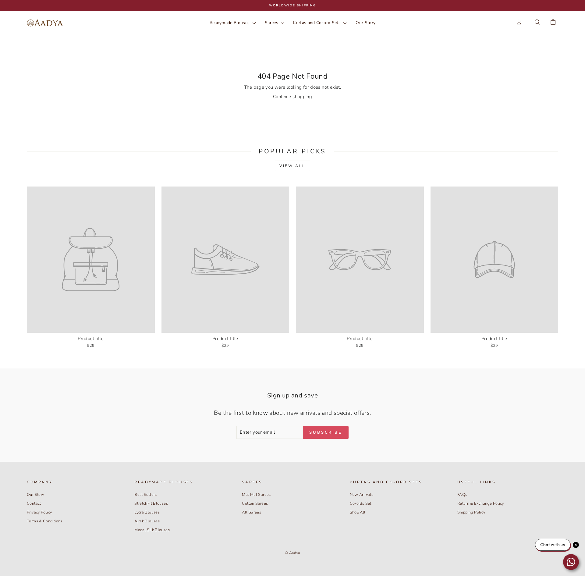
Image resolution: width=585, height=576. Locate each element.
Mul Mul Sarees (256, 494)
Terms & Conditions (44, 521)
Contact (34, 503)
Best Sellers (145, 494)
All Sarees (251, 512)
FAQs (462, 494)
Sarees (272, 23)
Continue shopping (292, 97)
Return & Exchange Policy (480, 503)
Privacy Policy (39, 512)
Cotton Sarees (255, 503)
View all (292, 165)
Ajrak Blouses (147, 521)
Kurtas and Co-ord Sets (317, 23)
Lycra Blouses (147, 512)
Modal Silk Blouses (152, 530)
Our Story (365, 23)
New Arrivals (362, 494)
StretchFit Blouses (151, 503)
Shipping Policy (471, 512)
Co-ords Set (360, 503)
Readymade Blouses (230, 23)
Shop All (358, 512)
